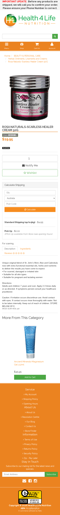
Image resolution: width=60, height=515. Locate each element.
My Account (30, 394)
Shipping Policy (30, 399)
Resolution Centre (30, 417)
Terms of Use (30, 439)
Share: (5, 135)
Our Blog (30, 422)
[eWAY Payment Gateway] (30, 496)
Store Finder (30, 431)
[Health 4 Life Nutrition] (30, 19)
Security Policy (31, 453)
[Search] (55, 36)
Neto (40, 511)
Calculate (31, 209)
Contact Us (30, 426)
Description (10, 249)
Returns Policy (30, 449)
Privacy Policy (30, 444)
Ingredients (25, 249)
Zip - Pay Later (31, 458)
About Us (30, 412)
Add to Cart (30, 377)
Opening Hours (30, 404)
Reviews (9, 253)
